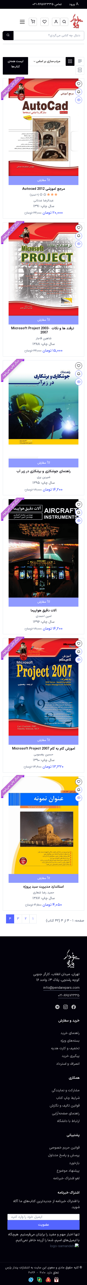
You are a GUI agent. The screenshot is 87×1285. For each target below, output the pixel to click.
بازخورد (74, 1163)
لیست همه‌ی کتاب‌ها (15, 64)
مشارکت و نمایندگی (66, 1090)
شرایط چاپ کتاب (68, 1098)
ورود (72, 4)
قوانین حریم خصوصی (64, 1147)
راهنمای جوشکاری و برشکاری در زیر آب (43, 471)
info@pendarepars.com (61, 987)
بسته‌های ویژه (70, 1040)
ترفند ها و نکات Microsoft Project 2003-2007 (43, 330)
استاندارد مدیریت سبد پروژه (43, 886)
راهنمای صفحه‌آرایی (66, 1113)
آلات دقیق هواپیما (44, 610)
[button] (64, 22)
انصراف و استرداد (68, 1063)
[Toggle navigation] (22, 22)
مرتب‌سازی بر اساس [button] (47, 61)
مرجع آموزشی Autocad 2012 (43, 188)
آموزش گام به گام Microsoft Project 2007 (43, 748)
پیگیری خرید (71, 1055)
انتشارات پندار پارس (17, 1267)
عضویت (43, 1224)
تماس (47, 4)
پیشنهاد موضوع (68, 1170)
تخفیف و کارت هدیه (65, 1048)
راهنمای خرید (70, 1033)
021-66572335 (69, 995)
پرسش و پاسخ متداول (64, 1155)
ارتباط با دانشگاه (68, 1121)
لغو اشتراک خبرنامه (66, 1178)
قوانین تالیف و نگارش (65, 1105)
